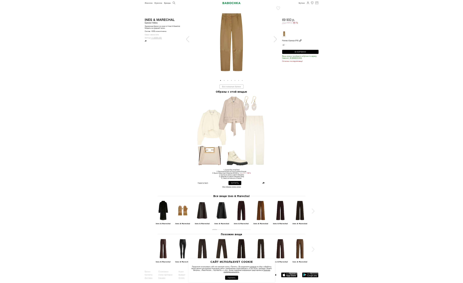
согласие (253, 267)
